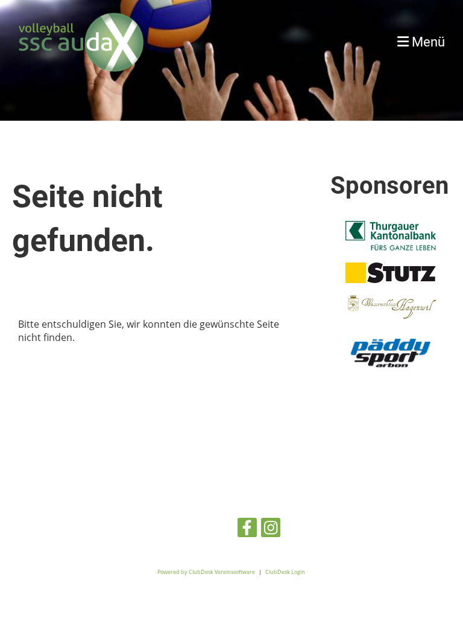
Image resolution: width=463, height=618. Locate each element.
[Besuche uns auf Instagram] (270, 530)
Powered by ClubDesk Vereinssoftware (206, 572)
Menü (427, 41)
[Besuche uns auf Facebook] (247, 530)
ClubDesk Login (285, 572)
